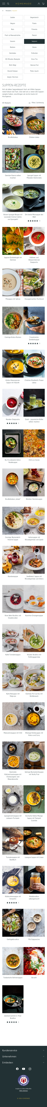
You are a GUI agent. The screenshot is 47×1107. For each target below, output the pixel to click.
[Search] (8, 3)
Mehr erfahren (23, 1090)
